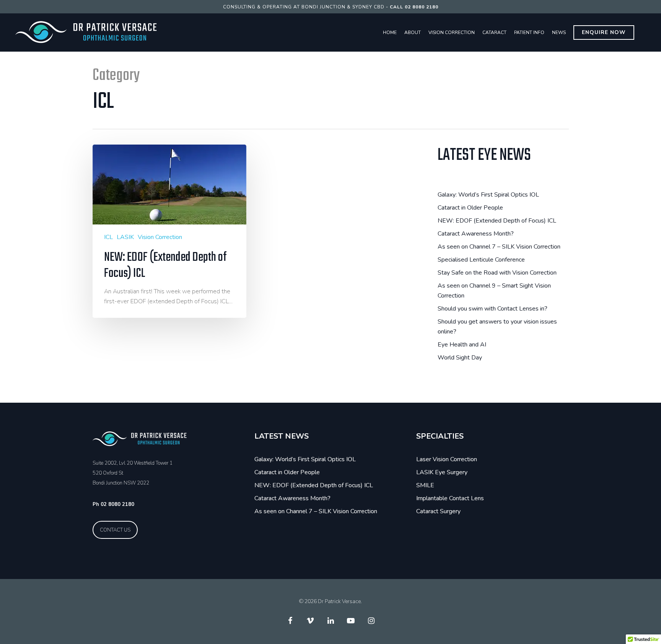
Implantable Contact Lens (450, 498)
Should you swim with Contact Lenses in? (492, 308)
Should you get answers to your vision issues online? (497, 326)
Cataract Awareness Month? (476, 233)
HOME (390, 32)
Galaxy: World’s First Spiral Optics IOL (488, 194)
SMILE (425, 485)
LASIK (125, 237)
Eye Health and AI (462, 344)
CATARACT (494, 32)
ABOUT (412, 32)
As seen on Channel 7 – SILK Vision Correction (499, 246)
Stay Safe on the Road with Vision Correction (497, 272)
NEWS (559, 32)
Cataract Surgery (438, 511)
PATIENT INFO (529, 32)
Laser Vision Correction (446, 459)
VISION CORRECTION (451, 32)
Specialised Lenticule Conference (481, 259)
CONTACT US (115, 530)
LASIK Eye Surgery (441, 472)
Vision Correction (160, 237)
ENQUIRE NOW (604, 32)
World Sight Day (460, 357)
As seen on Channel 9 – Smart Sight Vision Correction (494, 290)
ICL (108, 237)
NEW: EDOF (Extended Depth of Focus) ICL (497, 220)
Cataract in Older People (470, 207)
